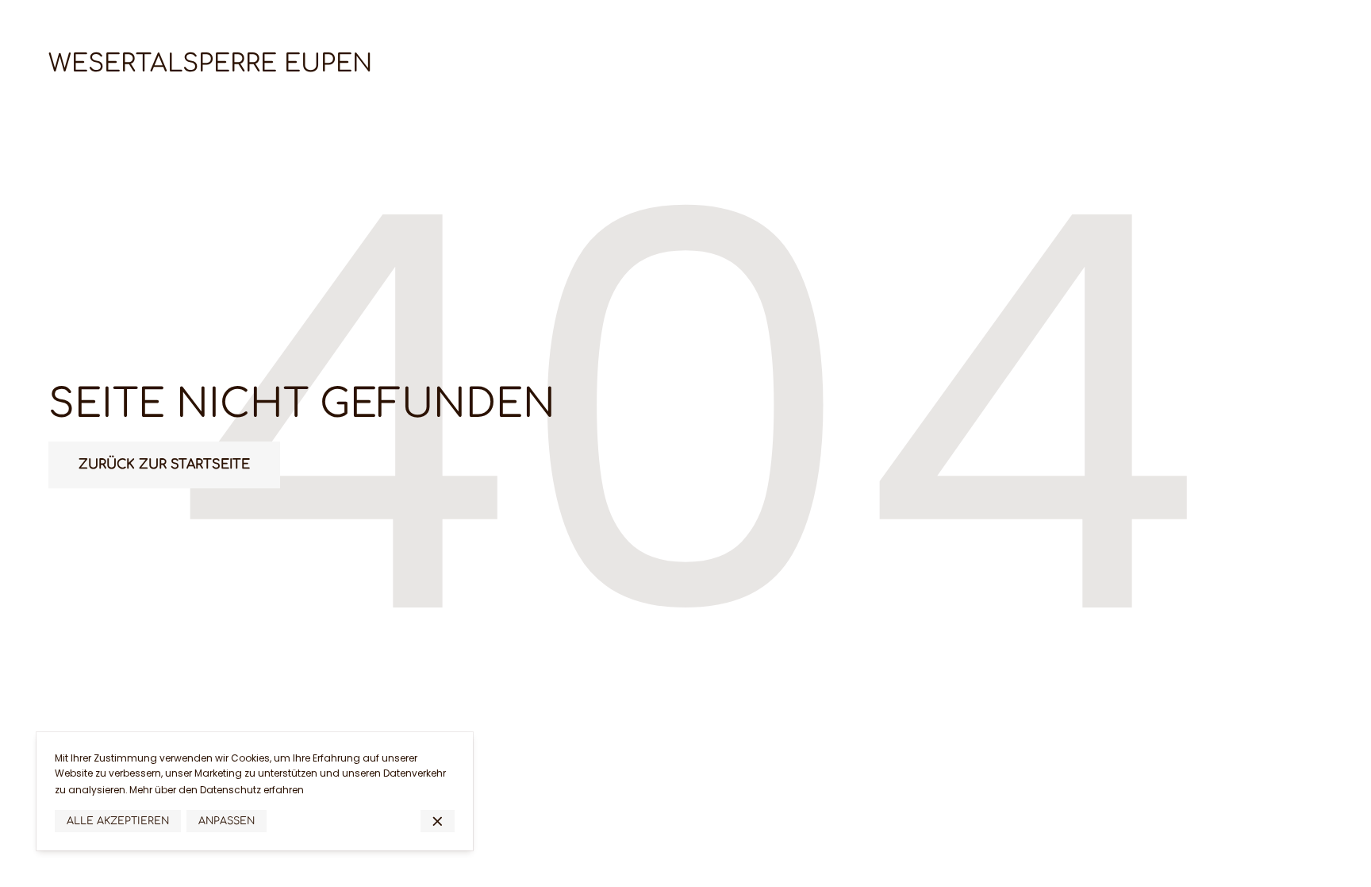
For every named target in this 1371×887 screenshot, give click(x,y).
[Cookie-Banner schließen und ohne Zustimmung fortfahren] (438, 821)
